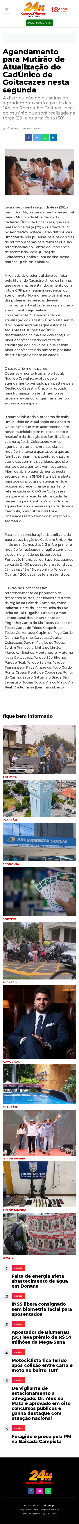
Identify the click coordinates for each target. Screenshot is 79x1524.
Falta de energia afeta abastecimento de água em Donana (40, 1281)
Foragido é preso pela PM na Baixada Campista (41, 1439)
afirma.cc (51, 1513)
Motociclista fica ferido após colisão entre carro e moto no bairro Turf (42, 1365)
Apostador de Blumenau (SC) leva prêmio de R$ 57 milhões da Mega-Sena (42, 1337)
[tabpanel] (39, 801)
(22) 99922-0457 (41, 22)
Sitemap (49, 1505)
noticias (18, 1268)
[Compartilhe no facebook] (28, 137)
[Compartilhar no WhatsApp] (45, 137)
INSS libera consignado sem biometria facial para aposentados (42, 1309)
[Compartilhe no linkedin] (53, 137)
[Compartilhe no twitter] (37, 137)
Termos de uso (32, 1505)
